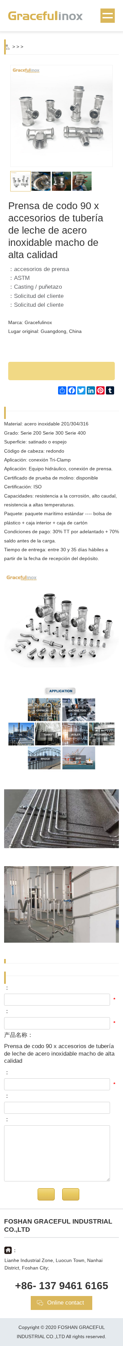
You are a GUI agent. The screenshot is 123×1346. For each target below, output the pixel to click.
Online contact (65, 1302)
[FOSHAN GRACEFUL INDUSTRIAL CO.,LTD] (61, 15)
